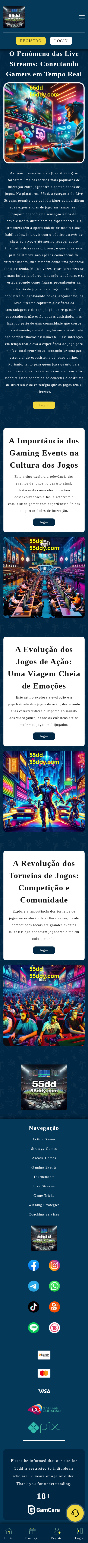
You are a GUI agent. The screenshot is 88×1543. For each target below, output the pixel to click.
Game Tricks (44, 1195)
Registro (30, 41)
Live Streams (44, 1186)
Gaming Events (44, 1167)
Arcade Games (44, 1158)
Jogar (44, 522)
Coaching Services (44, 1214)
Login (61, 41)
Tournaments (44, 1177)
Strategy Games (44, 1148)
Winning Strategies (44, 1205)
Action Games (44, 1139)
